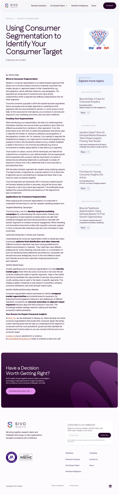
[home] (11, 5)
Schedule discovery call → (20, 391)
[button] (59, 5)
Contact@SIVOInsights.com (19, 339)
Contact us (10, 336)
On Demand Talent (57, 6)
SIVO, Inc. (12, 318)
